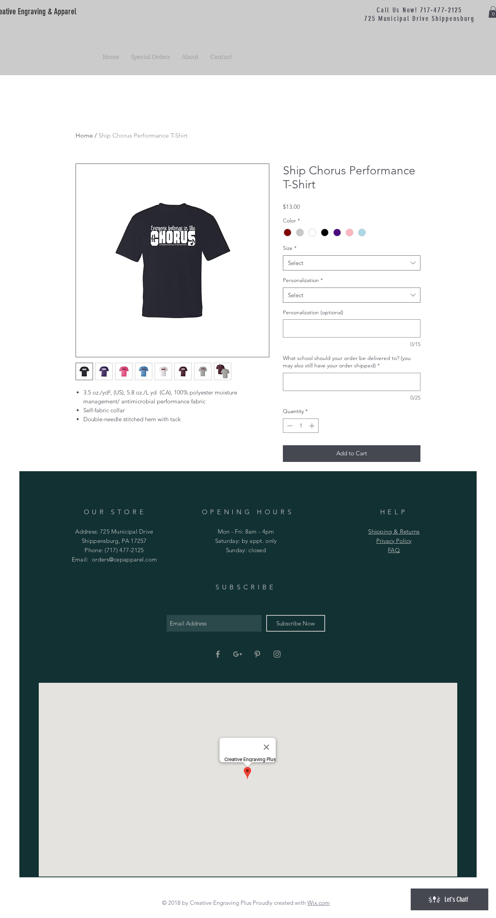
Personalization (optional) (313, 312)
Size (289, 248)
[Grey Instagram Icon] (277, 654)
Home (84, 135)
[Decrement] (289, 425)
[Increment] (312, 425)
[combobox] (351, 262)
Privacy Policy (394, 540)
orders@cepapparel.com (124, 559)
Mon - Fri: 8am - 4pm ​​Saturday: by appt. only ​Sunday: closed (246, 541)
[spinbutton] (301, 425)
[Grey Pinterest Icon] (257, 654)
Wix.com (318, 902)
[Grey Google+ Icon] (237, 654)
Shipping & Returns (393, 531)
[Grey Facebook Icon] (217, 654)
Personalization (303, 280)
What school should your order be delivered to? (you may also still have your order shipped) (347, 362)
